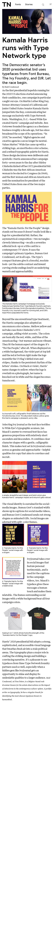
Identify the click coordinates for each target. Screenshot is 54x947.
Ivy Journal (15, 310)
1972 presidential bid (39, 166)
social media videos (39, 511)
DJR (45, 310)
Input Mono (7, 313)
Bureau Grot (19, 308)
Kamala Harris (41, 108)
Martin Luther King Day (35, 101)
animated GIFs (21, 518)
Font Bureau (7, 308)
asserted (16, 137)
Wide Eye (42, 119)
